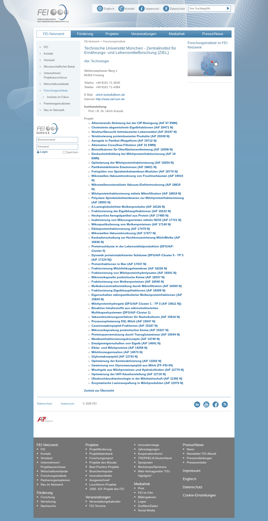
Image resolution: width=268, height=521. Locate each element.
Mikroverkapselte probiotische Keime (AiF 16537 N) (128, 277)
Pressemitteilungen (199, 458)
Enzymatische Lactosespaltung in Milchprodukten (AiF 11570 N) (137, 383)
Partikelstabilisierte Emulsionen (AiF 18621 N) (124, 167)
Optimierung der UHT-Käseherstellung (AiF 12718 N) (128, 374)
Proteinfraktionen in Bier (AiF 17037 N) (118, 264)
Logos (142, 501)
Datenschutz (177, 8)
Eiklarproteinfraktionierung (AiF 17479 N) (120, 228)
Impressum (152, 8)
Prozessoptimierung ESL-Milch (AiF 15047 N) (123, 321)
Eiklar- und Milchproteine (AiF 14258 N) (119, 347)
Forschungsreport (101, 458)
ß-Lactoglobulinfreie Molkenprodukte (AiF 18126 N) (128, 206)
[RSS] (225, 406)
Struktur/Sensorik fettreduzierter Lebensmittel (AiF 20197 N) (134, 131)
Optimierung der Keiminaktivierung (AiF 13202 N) (126, 361)
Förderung (85, 34)
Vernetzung (48, 501)
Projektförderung (100, 449)
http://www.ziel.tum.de (110, 99)
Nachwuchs (48, 506)
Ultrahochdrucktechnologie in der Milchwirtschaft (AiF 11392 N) (136, 378)
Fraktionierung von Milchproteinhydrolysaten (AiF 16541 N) (134, 272)
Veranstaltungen (143, 34)
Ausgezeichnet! (99, 480)
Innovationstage (148, 445)
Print (141, 488)
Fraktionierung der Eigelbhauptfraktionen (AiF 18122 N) (131, 211)
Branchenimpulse (100, 471)
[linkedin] (197, 406)
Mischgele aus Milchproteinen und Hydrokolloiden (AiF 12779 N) (137, 369)
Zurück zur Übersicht (99, 390)
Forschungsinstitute (114, 41)
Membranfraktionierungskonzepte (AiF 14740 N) (125, 339)
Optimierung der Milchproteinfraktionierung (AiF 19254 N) (132, 162)
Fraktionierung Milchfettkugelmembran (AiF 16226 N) (129, 268)
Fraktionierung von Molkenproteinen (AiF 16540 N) (127, 281)
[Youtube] (206, 406)
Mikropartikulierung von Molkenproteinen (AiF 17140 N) (131, 224)
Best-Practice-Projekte (104, 467)
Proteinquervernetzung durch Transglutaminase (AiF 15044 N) (135, 334)
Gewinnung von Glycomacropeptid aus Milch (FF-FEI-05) (132, 365)
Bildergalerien (147, 497)
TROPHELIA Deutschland (155, 458)
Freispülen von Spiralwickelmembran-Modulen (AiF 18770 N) (134, 171)
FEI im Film (145, 492)
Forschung (48, 497)
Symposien (145, 462)
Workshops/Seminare (152, 467)
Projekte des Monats (103, 462)
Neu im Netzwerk (54, 110)
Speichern (72, 152)
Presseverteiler (197, 462)
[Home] (53, 21)
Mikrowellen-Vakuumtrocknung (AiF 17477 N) (123, 233)
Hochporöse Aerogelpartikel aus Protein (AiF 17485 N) (130, 215)
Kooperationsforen (150, 453)
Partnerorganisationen (57, 103)
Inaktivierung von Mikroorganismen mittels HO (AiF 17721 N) (136, 220)
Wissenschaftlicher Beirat (59, 66)
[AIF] (45, 421)
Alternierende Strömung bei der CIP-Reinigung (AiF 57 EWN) (134, 123)
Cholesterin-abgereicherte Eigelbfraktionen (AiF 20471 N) (132, 127)
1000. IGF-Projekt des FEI (106, 489)
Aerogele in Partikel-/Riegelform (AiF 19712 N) (124, 140)
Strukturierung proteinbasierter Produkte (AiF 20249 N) (130, 136)
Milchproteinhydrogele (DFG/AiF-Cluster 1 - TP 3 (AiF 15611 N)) (136, 303)
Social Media (146, 510)
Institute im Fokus (58, 97)
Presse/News (212, 34)
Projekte (112, 34)
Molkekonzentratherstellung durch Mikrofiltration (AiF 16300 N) (136, 286)
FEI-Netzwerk (53, 34)
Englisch (109, 8)
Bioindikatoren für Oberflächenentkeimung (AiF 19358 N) (132, 149)
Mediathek (177, 34)
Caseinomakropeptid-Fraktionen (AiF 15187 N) (124, 325)
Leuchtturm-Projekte (102, 484)
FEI (46, 47)
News (190, 449)
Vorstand (49, 60)
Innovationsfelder (100, 475)
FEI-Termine (97, 506)
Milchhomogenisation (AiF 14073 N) (117, 352)
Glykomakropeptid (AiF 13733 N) (114, 356)
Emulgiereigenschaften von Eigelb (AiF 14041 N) (126, 343)
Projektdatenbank (101, 453)
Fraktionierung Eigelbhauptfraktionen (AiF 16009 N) (128, 290)
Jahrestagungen (149, 449)
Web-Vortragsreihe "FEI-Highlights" (154, 473)
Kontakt (130, 8)
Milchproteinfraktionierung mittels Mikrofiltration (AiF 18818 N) (136, 193)
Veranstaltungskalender (105, 501)
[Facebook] (216, 406)
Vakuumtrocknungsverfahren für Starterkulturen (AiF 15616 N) (135, 317)
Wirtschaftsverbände (56, 84)
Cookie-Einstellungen (199, 495)
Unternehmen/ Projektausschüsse (55, 75)
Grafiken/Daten (148, 506)
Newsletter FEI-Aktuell (201, 453)
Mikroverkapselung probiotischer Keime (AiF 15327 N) (130, 330)
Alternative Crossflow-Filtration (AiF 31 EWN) (123, 145)
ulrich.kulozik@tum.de (110, 94)
